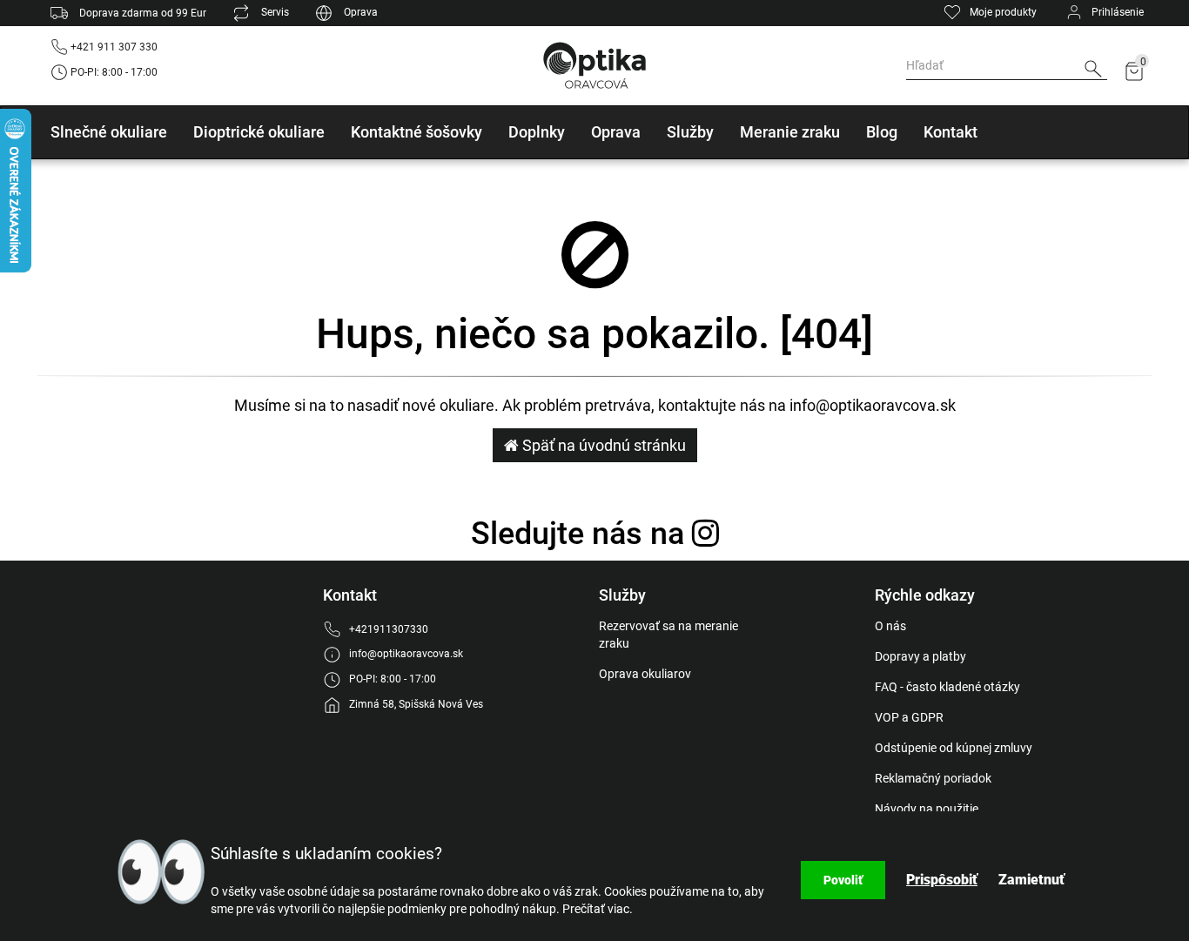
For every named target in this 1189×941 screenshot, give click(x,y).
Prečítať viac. (597, 909)
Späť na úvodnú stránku (602, 445)
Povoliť (843, 880)
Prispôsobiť (941, 879)
